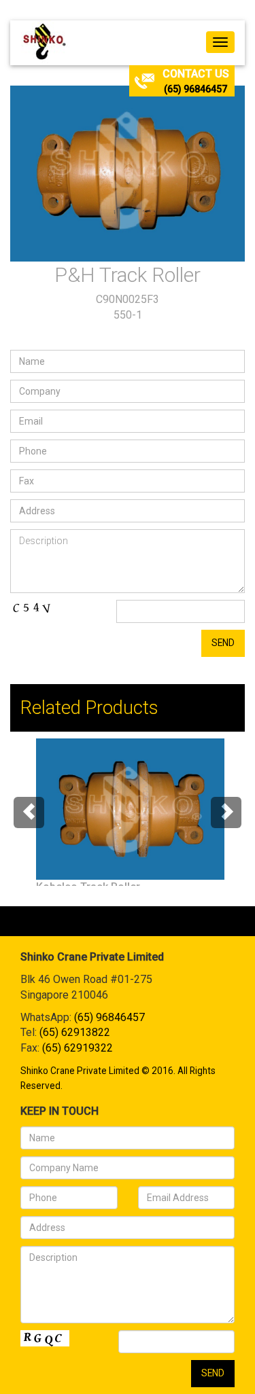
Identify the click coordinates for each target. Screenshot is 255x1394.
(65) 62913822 (74, 1032)
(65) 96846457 (195, 89)
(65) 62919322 (77, 1047)
